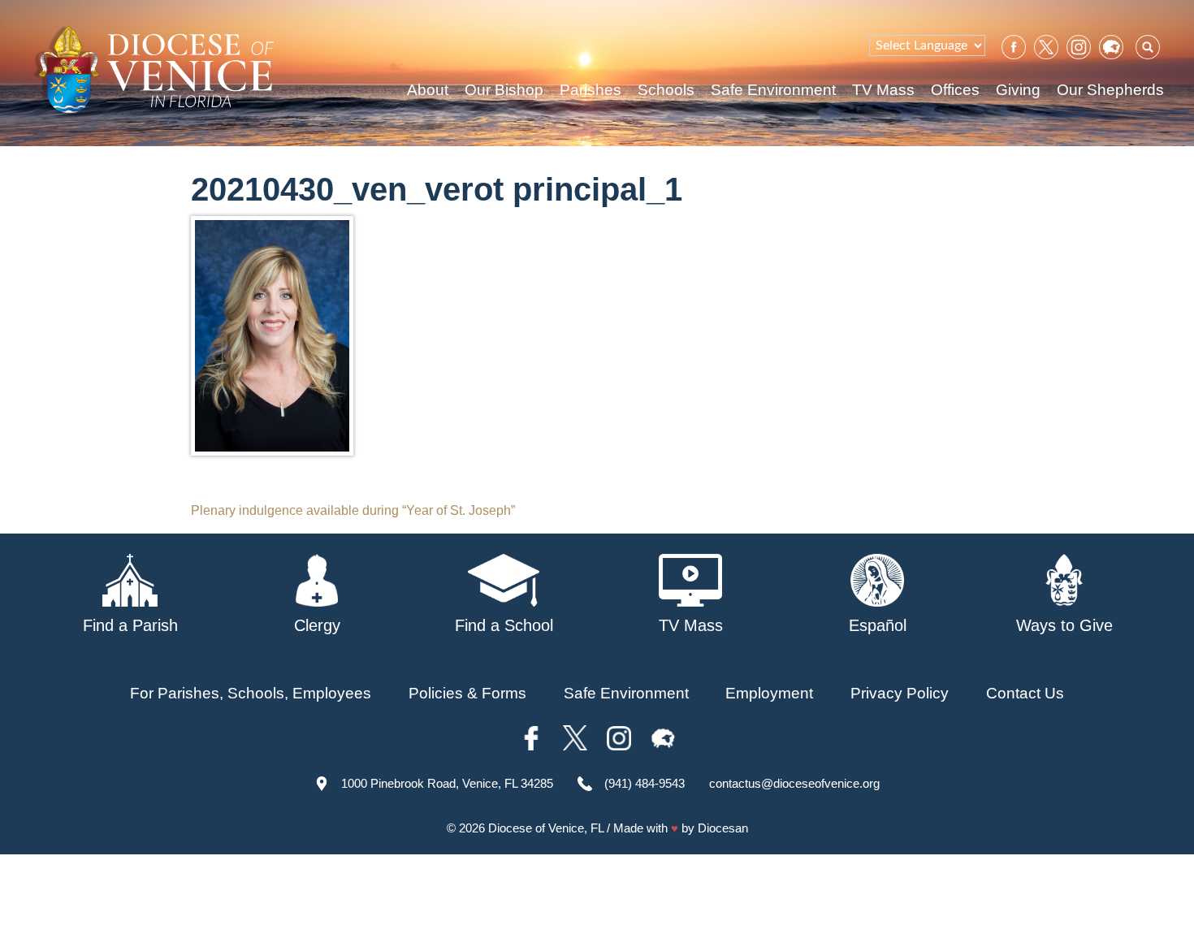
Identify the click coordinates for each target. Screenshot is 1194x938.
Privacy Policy (899, 693)
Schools (666, 89)
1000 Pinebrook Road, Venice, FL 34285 (447, 783)
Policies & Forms (467, 693)
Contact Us (1025, 693)
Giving (1018, 89)
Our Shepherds (1110, 89)
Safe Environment (773, 89)
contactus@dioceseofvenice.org (794, 783)
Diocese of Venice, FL (545, 828)
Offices (955, 89)
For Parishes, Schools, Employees (250, 693)
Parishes (590, 89)
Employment (769, 693)
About (427, 89)
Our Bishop (504, 89)
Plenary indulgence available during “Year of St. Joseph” (353, 510)
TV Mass (883, 89)
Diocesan (723, 828)
